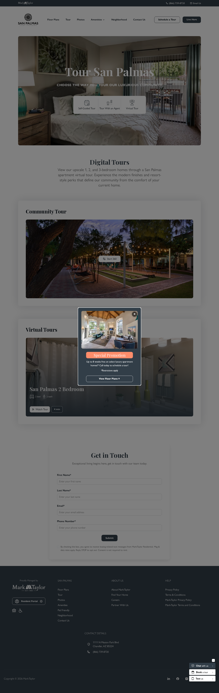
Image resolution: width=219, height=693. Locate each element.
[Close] (134, 314)
